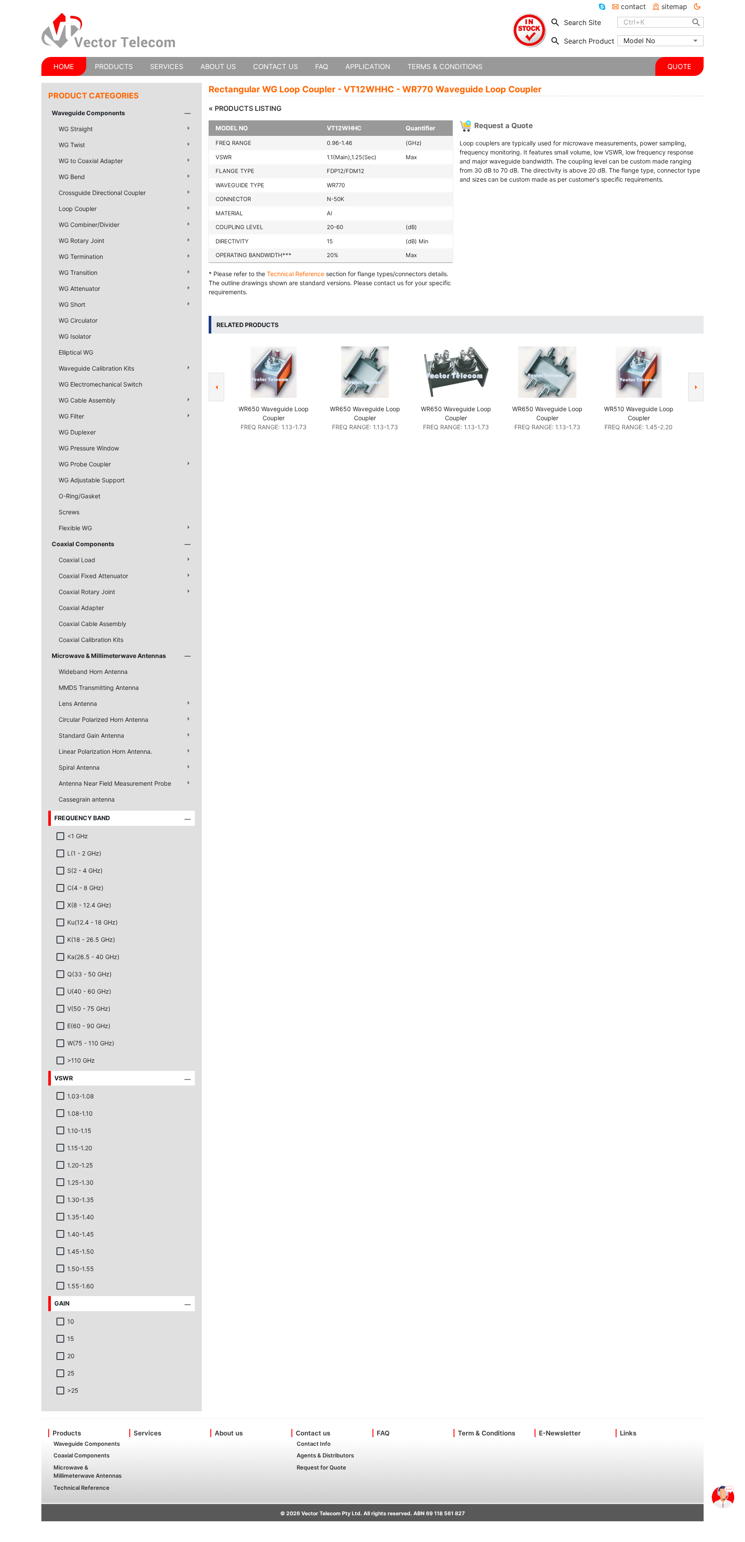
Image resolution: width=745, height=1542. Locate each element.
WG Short (72, 304)
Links (628, 1433)
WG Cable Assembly (87, 400)
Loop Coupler (78, 208)
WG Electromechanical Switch (100, 384)
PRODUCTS (114, 66)
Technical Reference (295, 273)
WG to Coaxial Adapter (91, 160)
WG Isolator (75, 336)
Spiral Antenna (79, 767)
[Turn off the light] (697, 6)
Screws (69, 512)
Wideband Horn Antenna (93, 671)
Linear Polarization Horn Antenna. (105, 751)
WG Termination (81, 256)
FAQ (383, 1433)
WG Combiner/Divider (89, 224)
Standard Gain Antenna (91, 735)
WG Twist (72, 144)
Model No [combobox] (639, 40)
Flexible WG (75, 528)
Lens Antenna (78, 703)
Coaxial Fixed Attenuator (93, 575)
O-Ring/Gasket (79, 496)
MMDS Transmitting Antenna (99, 687)
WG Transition (78, 272)
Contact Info (314, 1443)
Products (67, 1433)
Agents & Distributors (325, 1455)
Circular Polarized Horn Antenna (103, 719)
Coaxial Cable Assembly (92, 623)
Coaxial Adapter (81, 607)
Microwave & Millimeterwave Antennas (109, 655)
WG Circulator (78, 320)
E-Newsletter (560, 1433)
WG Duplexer (77, 432)
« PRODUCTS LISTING (245, 108)
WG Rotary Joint (81, 240)
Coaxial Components (83, 544)
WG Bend (72, 176)
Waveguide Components (88, 112)
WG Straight (76, 128)
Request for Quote (321, 1467)
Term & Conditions (486, 1433)
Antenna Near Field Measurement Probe (115, 783)
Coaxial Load (77, 559)
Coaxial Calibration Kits (91, 639)
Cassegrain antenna (87, 799)
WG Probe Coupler (85, 464)
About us (229, 1433)
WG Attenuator (79, 288)
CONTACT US (275, 66)
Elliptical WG (76, 352)
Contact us (313, 1433)
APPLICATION (367, 66)
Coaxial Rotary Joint (87, 591)
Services (147, 1433)
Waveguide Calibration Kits (96, 368)
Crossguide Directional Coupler (102, 192)
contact (633, 6)
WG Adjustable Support (92, 480)
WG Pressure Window (89, 448)
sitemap (674, 6)
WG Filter (71, 416)
